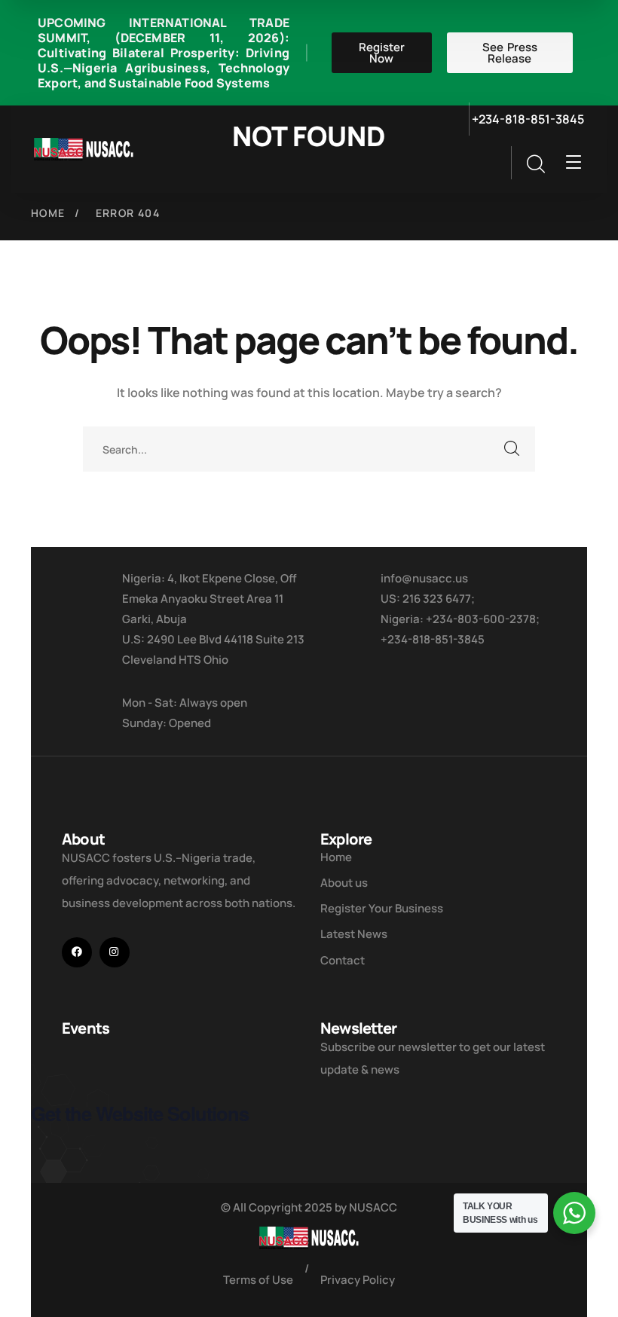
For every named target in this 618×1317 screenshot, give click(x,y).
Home (48, 213)
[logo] (83, 147)
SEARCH (512, 449)
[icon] (77, 952)
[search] (535, 164)
